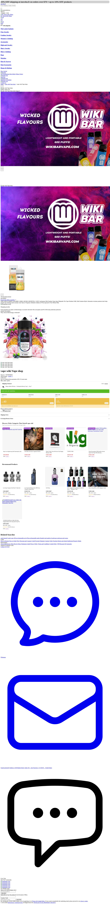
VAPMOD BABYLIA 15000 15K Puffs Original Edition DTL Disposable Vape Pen (11, 521)
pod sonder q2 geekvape (50, 538)
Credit (33, 541)
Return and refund (62, 541)
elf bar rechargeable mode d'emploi (35, 538)
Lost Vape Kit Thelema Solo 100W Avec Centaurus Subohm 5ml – (32, 488)
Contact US (4, 547)
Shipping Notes (4, 414)
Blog (12, 544)
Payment (37, 541)
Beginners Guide (25, 544)
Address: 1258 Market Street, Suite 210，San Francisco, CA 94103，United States (30, 768)
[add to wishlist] (1, 411)
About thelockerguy (6, 544)
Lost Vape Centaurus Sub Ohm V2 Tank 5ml (11, 488)
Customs (47, 541)
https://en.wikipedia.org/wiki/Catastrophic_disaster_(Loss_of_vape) (12, 451)
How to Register (5, 541)
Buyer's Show (17, 544)
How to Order (13, 541)
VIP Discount (60, 544)
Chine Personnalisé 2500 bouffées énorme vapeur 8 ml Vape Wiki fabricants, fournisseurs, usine (97, 452)
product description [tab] (5, 311)
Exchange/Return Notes (7, 418)
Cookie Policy (53, 544)
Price (18, 541)
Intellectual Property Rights (74, 541)
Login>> (7, 456)
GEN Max (48, 488)
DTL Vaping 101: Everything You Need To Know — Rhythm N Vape (75, 488)
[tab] (55, 312)
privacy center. (84, 901)
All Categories (68, 544)
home (2, 84)
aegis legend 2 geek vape (7, 538)
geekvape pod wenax (62, 538)
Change (106, 383)
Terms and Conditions (43, 544)
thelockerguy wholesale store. (15, 902)
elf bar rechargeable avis (20, 538)
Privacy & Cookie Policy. (38, 901)
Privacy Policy (34, 544)
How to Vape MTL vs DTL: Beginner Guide (97, 488)
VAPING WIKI (70, 451)
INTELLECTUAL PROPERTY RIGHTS (45, 902)
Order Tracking (53, 541)
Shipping (42, 541)
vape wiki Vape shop (10, 84)
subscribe (3, 893)
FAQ (8, 547)
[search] (1, 8)
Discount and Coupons (25, 541)
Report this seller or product (8, 300)
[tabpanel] (55, 340)
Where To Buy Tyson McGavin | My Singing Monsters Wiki (54, 452)
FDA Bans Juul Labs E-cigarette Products (33, 451)
